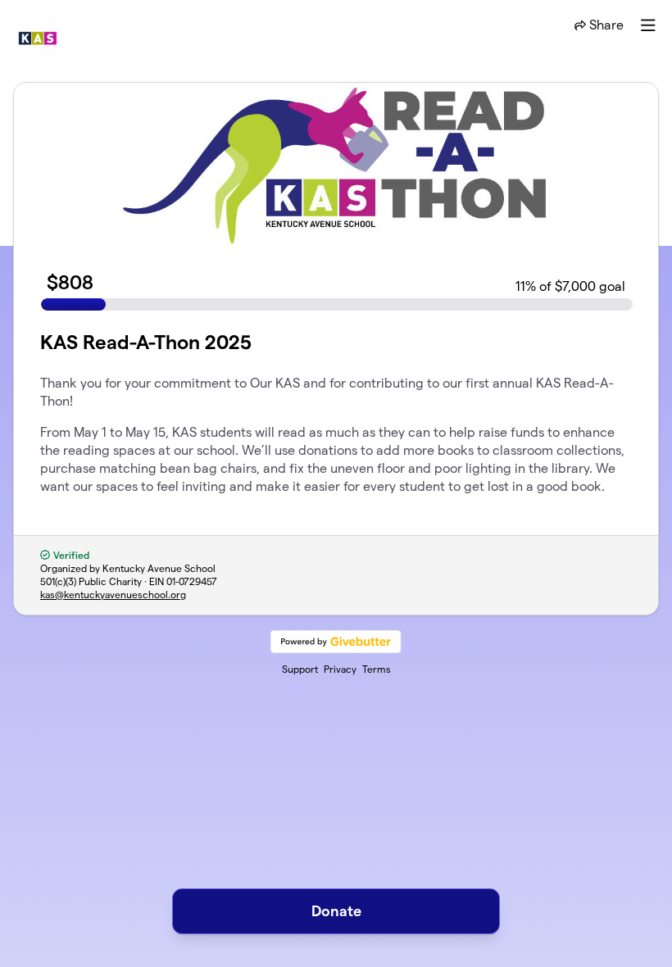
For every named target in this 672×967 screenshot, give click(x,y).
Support (300, 669)
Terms (376, 669)
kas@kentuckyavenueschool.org (113, 594)
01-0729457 (191, 581)
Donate (336, 911)
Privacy (340, 669)
